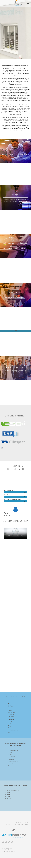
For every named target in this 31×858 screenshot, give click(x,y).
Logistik (15, 655)
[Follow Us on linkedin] (6, 842)
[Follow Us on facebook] (3, 842)
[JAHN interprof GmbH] (15, 3)
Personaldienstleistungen (15, 679)
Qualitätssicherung (15, 631)
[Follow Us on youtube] (9, 842)
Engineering (15, 595)
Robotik (15, 643)
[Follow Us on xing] (12, 842)
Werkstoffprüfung (15, 619)
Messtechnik (15, 607)
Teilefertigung (15, 667)
